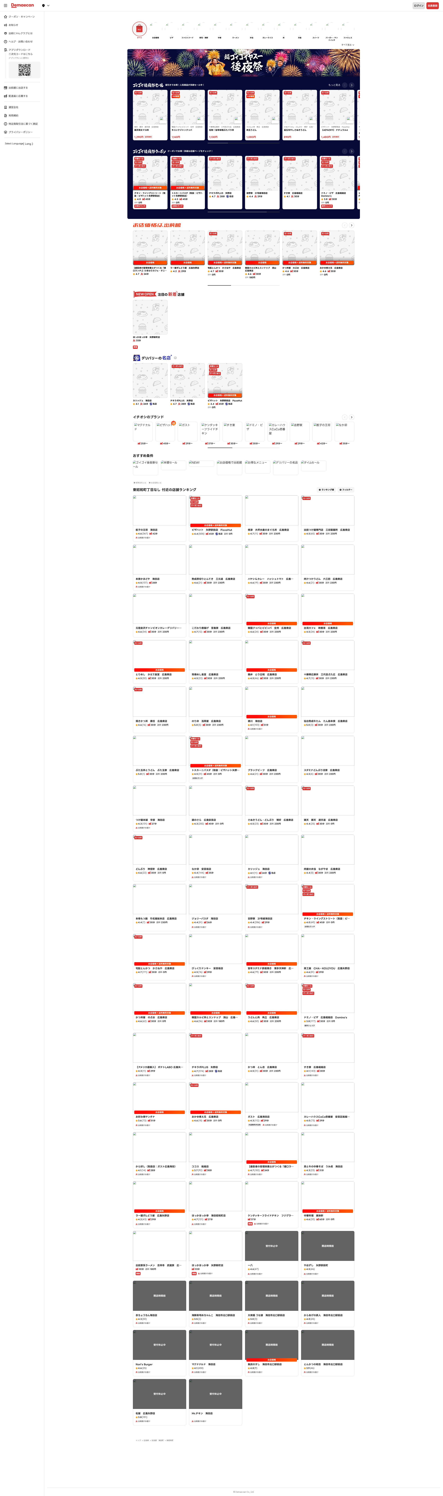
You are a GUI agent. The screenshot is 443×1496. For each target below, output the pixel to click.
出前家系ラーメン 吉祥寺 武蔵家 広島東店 (159, 1267)
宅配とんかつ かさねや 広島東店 (155, 968)
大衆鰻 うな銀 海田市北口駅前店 (266, 1315)
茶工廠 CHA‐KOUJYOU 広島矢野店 (327, 968)
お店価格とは (156, 482)
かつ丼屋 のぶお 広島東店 (151, 1017)
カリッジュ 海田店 (259, 869)
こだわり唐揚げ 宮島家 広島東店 (211, 628)
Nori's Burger (144, 1364)
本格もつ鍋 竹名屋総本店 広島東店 (156, 919)
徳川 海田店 (255, 721)
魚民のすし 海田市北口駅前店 (265, 1364)
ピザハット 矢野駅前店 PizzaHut (212, 530)
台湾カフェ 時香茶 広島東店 (321, 628)
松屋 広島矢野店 (145, 1413)
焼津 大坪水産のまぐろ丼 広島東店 (268, 530)
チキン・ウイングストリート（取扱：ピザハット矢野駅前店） (327, 920)
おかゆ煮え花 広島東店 (205, 1117)
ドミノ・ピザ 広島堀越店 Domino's (325, 1017)
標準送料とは (141, 482)
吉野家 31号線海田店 (260, 919)
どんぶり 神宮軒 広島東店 (151, 869)
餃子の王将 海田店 (146, 530)
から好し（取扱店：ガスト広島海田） (156, 1166)
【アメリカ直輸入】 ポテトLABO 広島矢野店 (159, 1069)
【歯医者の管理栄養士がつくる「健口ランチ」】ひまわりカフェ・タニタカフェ (271, 1168)
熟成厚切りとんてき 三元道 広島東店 (213, 579)
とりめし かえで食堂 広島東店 (154, 674)
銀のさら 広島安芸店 (204, 820)
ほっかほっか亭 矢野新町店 (207, 1265)
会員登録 (432, 6)
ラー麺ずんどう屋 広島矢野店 (152, 1215)
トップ (138, 1440)
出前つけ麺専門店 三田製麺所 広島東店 (327, 530)
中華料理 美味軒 (313, 1215)
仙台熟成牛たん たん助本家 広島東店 (325, 721)
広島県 (146, 1440)
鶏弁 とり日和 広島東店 (262, 674)
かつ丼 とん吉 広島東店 (262, 1067)
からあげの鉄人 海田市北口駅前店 (323, 1315)
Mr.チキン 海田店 (202, 1413)
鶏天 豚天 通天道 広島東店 (321, 820)
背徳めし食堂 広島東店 (205, 674)
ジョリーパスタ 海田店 (205, 919)
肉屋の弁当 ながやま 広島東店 (322, 869)
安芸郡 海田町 (158, 1440)
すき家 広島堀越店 (315, 1067)
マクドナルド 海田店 (203, 1364)
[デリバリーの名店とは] (175, 358)
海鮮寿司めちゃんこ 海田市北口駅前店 (213, 1315)
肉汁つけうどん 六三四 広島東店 (323, 579)
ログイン (419, 6)
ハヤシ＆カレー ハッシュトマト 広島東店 (270, 580)
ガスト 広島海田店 (259, 1117)
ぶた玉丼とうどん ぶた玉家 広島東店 (157, 770)
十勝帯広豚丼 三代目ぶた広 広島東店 (325, 674)
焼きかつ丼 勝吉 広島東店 (151, 721)
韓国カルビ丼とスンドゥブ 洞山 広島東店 (215, 1019)
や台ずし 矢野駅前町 (316, 1265)
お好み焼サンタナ (145, 1117)
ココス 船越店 (200, 1166)
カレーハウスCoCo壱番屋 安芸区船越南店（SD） (327, 1118)
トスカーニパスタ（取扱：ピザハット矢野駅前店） (215, 772)
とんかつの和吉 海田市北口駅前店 (323, 1364)
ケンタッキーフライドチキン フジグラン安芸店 (270, 1217)
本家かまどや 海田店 (148, 579)
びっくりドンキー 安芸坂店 (207, 968)
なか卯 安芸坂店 (201, 869)
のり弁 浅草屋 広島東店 (206, 721)
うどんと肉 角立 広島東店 (263, 1017)
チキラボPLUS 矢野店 (205, 1067)
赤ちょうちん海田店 (146, 1315)
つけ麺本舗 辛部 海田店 (150, 820)
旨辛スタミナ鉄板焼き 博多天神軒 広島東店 (270, 970)
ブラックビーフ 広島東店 (262, 770)
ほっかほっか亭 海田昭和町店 (209, 1215)
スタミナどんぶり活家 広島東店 (322, 770)
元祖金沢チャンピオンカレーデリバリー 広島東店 (159, 629)
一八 (250, 1265)
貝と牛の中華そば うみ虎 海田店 (323, 1166)
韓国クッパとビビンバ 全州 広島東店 (269, 628)
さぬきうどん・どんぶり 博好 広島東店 (270, 820)
